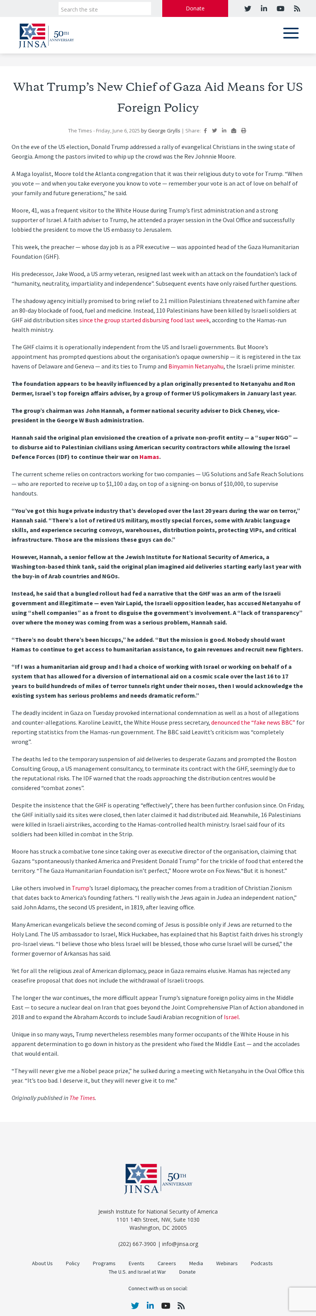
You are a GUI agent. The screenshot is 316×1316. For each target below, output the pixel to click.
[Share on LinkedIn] (224, 130)
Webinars (227, 1263)
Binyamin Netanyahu (196, 366)
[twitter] (247, 8)
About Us (42, 1263)
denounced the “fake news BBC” (253, 722)
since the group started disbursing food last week (144, 320)
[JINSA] (46, 34)
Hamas (149, 457)
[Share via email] (233, 130)
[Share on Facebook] (205, 130)
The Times (82, 1098)
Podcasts (262, 1263)
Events (137, 1263)
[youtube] (279, 8)
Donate (195, 8)
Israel (231, 1017)
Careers (167, 1263)
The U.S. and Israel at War (137, 1272)
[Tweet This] (214, 130)
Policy (73, 1263)
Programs (104, 1263)
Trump (80, 888)
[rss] (296, 8)
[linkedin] (263, 8)
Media (196, 1263)
